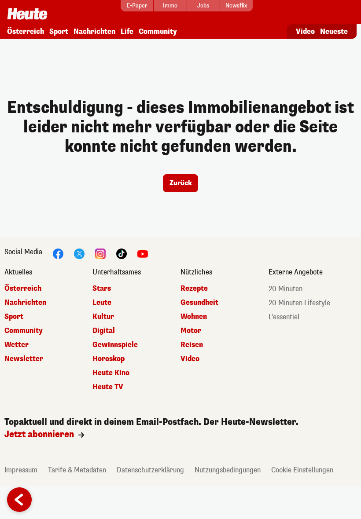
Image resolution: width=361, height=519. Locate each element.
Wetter (16, 344)
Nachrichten (94, 31)
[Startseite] (27, 11)
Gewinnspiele (115, 344)
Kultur (103, 316)
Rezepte (194, 288)
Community (158, 31)
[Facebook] (58, 253)
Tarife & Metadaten (77, 470)
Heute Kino (110, 372)
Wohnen (193, 316)
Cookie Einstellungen (302, 470)
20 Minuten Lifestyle (299, 302)
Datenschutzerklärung (150, 470)
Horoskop (108, 358)
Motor (190, 330)
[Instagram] (100, 253)
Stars (101, 288)
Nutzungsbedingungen (228, 470)
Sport (58, 31)
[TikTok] (121, 253)
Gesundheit (199, 302)
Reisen (191, 344)
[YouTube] (142, 253)
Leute (101, 302)
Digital (103, 330)
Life (127, 31)
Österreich (25, 31)
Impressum (20, 470)
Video (305, 31)
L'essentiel (284, 317)
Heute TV (107, 386)
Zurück (180, 183)
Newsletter (23, 358)
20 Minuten (285, 288)
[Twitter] (79, 253)
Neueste (334, 31)
